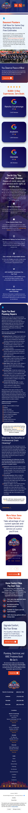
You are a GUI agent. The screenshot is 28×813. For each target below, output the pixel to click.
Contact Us (13, 779)
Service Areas (14, 764)
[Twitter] (12, 786)
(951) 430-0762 (20, 704)
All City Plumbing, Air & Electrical (15, 38)
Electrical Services (14, 771)
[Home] (6, 5)
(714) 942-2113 (20, 696)
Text (9, 561)
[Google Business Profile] (4, 786)
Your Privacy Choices (19, 795)
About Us (14, 761)
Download (17, 561)
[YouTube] (9, 786)
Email (12, 561)
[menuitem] (14, 797)
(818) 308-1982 (20, 700)
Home (14, 758)
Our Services (14, 769)
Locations (14, 774)
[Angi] (24, 786)
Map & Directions (14, 720)
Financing (14, 766)
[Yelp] (15, 786)
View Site (14, 722)
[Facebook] (7, 786)
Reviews (14, 777)
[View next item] (17, 568)
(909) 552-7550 (20, 692)
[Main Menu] (24, 5)
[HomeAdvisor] (21, 786)
